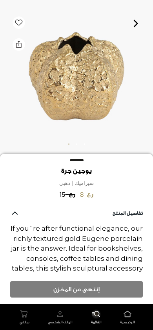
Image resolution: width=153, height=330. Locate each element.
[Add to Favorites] (19, 22)
